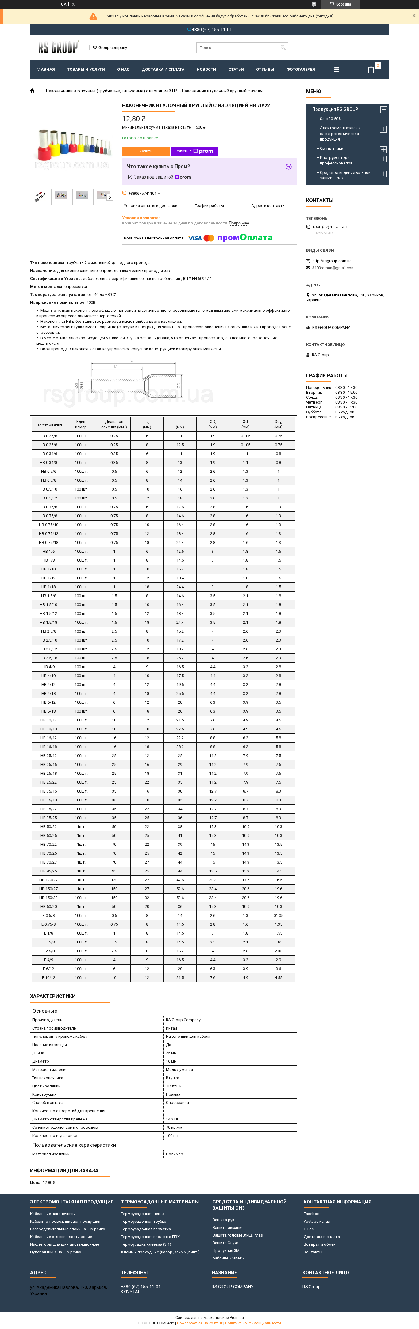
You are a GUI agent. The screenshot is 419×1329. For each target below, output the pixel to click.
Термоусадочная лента (142, 1213)
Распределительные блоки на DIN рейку (67, 1229)
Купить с (184, 151)
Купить (146, 151)
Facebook (313, 1213)
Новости (206, 69)
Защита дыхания (228, 1227)
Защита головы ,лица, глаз (238, 1235)
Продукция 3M (226, 1250)
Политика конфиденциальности (253, 1323)
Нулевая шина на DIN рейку (55, 1252)
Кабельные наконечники (53, 1213)
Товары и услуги (86, 69)
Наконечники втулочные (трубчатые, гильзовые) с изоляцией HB (112, 90)
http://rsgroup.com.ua (332, 260)
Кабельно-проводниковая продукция (65, 1221)
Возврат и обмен (320, 1244)
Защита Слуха (225, 1243)
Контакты (313, 1252)
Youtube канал (317, 1221)
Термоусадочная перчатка (146, 1229)
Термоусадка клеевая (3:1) (146, 1244)
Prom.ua (237, 1318)
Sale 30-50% (330, 118)
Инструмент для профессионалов (336, 160)
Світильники (331, 148)
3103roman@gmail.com (333, 267)
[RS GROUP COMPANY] (57, 47)
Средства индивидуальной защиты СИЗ (345, 175)
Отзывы (265, 69)
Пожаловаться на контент (199, 1323)
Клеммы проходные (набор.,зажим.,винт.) (160, 1252)
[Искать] (283, 47)
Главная (45, 69)
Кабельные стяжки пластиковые (61, 1236)
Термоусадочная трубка (143, 1221)
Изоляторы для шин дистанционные (64, 1244)
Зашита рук (223, 1220)
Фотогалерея (300, 69)
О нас (123, 69)
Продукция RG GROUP (335, 109)
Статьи (236, 69)
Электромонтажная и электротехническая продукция (340, 133)
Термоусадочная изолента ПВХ (150, 1236)
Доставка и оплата (163, 69)
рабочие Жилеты (229, 1258)
